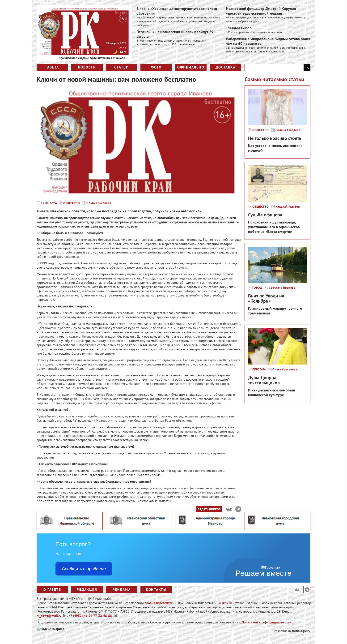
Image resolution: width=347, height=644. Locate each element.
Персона (259, 369)
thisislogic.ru (301, 631)
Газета (52, 67)
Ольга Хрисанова (98, 203)
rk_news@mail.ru (49, 616)
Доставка (225, 67)
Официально (190, 67)
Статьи (121, 67)
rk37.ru (227, 603)
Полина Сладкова (287, 130)
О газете (52, 589)
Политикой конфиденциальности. (267, 622)
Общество (71, 203)
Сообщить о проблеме (84, 569)
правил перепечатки (159, 603)
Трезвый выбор (239, 28)
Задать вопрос (209, 509)
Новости (87, 67)
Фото (156, 67)
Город (257, 287)
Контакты (156, 589)
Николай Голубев (287, 206)
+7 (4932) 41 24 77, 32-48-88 (90, 616)
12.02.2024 (49, 203)
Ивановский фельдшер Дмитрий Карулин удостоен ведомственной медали (261, 11)
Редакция (87, 589)
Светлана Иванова (282, 287)
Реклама (122, 589)
